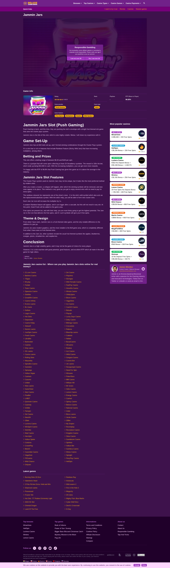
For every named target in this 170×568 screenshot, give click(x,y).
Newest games (141, 9)
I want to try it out (110, 9)
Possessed (29, 491)
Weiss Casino (71, 452)
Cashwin (28, 376)
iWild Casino (70, 354)
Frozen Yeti (29, 495)
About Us (121, 528)
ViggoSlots (70, 301)
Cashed (69, 398)
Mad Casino (29, 433)
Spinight (69, 455)
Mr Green (69, 386)
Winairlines (27, 525)
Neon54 (28, 417)
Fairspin (28, 411)
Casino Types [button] (102, 3)
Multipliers (69, 116)
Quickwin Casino (31, 402)
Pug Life (58, 538)
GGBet (27, 408)
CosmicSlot (70, 361)
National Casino (72, 408)
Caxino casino (30, 354)
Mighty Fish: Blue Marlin (75, 498)
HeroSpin (28, 436)
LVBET (27, 398)
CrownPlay (29, 446)
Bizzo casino (71, 414)
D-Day (68, 509)
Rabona (69, 329)
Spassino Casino (31, 291)
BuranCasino (71, 342)
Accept (136, 565)
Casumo (28, 380)
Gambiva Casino (72, 449)
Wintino (26, 535)
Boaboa (69, 348)
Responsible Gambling (126, 531)
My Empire (70, 424)
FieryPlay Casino (72, 458)
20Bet (68, 420)
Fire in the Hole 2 (72, 488)
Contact (120, 525)
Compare (89, 541)
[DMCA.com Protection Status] (141, 555)
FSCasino (28, 458)
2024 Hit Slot (29, 502)
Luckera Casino (30, 424)
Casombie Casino (31, 452)
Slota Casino (71, 436)
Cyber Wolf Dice (72, 502)
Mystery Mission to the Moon (65, 535)
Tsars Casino (30, 288)
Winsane (69, 373)
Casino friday (30, 323)
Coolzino (28, 442)
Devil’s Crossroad (72, 505)
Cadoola (69, 335)
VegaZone (28, 455)
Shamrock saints (31, 488)
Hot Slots (28, 317)
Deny (144, 565)
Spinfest (69, 442)
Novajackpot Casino (73, 367)
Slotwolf (28, 326)
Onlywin (28, 465)
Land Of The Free (31, 509)
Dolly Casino (71, 320)
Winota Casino (71, 291)
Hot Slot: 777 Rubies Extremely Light (38, 498)
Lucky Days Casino (73, 317)
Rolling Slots (29, 357)
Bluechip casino (72, 332)
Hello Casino (71, 389)
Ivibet (68, 411)
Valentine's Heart (31, 481)
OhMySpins (70, 294)
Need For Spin (71, 370)
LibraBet (28, 339)
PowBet (28, 395)
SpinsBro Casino (31, 364)
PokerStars (70, 376)
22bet (27, 420)
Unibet (27, 383)
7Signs (27, 279)
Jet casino (70, 364)
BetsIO (27, 449)
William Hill (70, 383)
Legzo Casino (30, 313)
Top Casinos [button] (88, 3)
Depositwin (29, 320)
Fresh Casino (30, 335)
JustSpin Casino (31, 332)
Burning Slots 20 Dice (33, 477)
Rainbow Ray (71, 477)
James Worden (38, 258)
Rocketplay (70, 427)
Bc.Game (28, 307)
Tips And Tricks (123, 535)
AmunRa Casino (72, 288)
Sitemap (89, 538)
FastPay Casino (72, 285)
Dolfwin (27, 310)
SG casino (29, 351)
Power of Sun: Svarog (63, 528)
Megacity (69, 491)
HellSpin (69, 461)
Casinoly (28, 405)
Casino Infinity (30, 301)
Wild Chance (29, 461)
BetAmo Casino (30, 276)
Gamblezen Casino (73, 439)
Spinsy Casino (71, 402)
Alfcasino (69, 345)
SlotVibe (28, 430)
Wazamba (28, 361)
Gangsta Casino (72, 357)
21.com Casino (30, 272)
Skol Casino (29, 392)
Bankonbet (29, 342)
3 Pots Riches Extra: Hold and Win (38, 484)
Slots (97, 107)
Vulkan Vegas (30, 373)
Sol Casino (29, 414)
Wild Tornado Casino (73, 282)
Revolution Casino (73, 430)
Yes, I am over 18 (94, 58)
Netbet (68, 339)
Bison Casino (71, 298)
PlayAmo (69, 276)
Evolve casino (30, 304)
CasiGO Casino (72, 307)
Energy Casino (71, 395)
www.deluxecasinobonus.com (127, 271)
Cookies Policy (91, 531)
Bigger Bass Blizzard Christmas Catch (69, 531)
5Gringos (69, 279)
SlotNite (28, 294)
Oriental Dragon (31, 505)
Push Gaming (60, 107)
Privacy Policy (91, 528)
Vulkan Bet (70, 446)
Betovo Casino (71, 405)
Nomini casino (30, 329)
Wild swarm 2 (71, 484)
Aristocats (70, 481)
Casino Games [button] (116, 3)
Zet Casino (70, 272)
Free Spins (59, 116)
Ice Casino (70, 304)
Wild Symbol (88, 116)
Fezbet (27, 285)
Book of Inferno (60, 525)
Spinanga (28, 370)
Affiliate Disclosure (93, 535)
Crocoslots (70, 326)
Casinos (131, 9)
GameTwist (29, 389)
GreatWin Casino (31, 298)
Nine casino (29, 386)
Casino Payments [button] (132, 3)
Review (122, 9)
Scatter (78, 116)
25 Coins (69, 495)
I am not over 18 (76, 58)
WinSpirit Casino (31, 427)
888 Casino (70, 380)
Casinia (27, 345)
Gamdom (28, 367)
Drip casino (29, 348)
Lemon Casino (71, 392)
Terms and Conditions (94, 525)
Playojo (69, 313)
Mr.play (27, 282)
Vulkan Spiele (30, 439)
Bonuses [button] (76, 3)
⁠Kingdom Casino (72, 433)
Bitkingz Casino (72, 323)
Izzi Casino (70, 351)
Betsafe (69, 310)
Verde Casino (71, 417)
